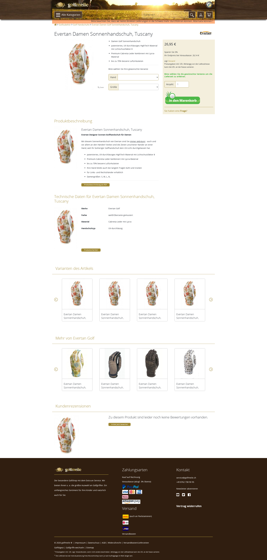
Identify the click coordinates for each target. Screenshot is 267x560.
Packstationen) (145, 516)
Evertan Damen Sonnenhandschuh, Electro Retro (75, 385)
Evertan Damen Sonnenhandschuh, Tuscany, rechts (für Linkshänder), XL (187, 316)
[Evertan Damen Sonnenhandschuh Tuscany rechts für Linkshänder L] (152, 294)
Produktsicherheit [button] (91, 250)
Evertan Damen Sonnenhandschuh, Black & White (112, 385)
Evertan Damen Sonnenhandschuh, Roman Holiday (187, 385)
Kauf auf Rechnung (131, 477)
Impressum (80, 542)
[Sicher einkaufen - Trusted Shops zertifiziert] (209, 4)
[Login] (200, 14)
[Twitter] (183, 494)
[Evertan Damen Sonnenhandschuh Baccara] (152, 363)
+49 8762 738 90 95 (185, 482)
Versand (171, 61)
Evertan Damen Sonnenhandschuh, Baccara (150, 385)
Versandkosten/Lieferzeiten (136, 542)
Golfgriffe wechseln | (76, 547)
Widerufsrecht (114, 542)
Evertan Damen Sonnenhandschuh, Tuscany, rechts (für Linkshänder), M (112, 316)
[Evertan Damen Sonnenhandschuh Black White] (115, 363)
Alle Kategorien (70, 15)
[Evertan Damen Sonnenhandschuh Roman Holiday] (190, 363)
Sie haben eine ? (175, 110)
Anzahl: (170, 84)
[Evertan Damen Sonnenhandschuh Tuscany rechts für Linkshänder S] (77, 294)
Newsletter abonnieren (187, 488)
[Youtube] (177, 494)
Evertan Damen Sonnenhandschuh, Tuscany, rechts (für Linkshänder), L (150, 316)
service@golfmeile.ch (186, 477)
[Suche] (192, 14)
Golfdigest (59, 547)
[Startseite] (55, 24)
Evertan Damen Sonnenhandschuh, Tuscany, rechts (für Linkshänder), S (75, 316)
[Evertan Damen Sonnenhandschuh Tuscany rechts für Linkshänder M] (115, 294)
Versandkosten (129, 533)
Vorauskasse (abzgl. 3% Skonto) (136, 481)
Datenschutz (94, 542)
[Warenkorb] (209, 14)
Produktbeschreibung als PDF (95, 185)
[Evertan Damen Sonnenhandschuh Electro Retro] (77, 363)
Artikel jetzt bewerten (119, 424)
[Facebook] (189, 494)
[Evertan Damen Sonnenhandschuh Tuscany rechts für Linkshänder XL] (190, 294)
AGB (104, 542)
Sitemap (90, 547)
